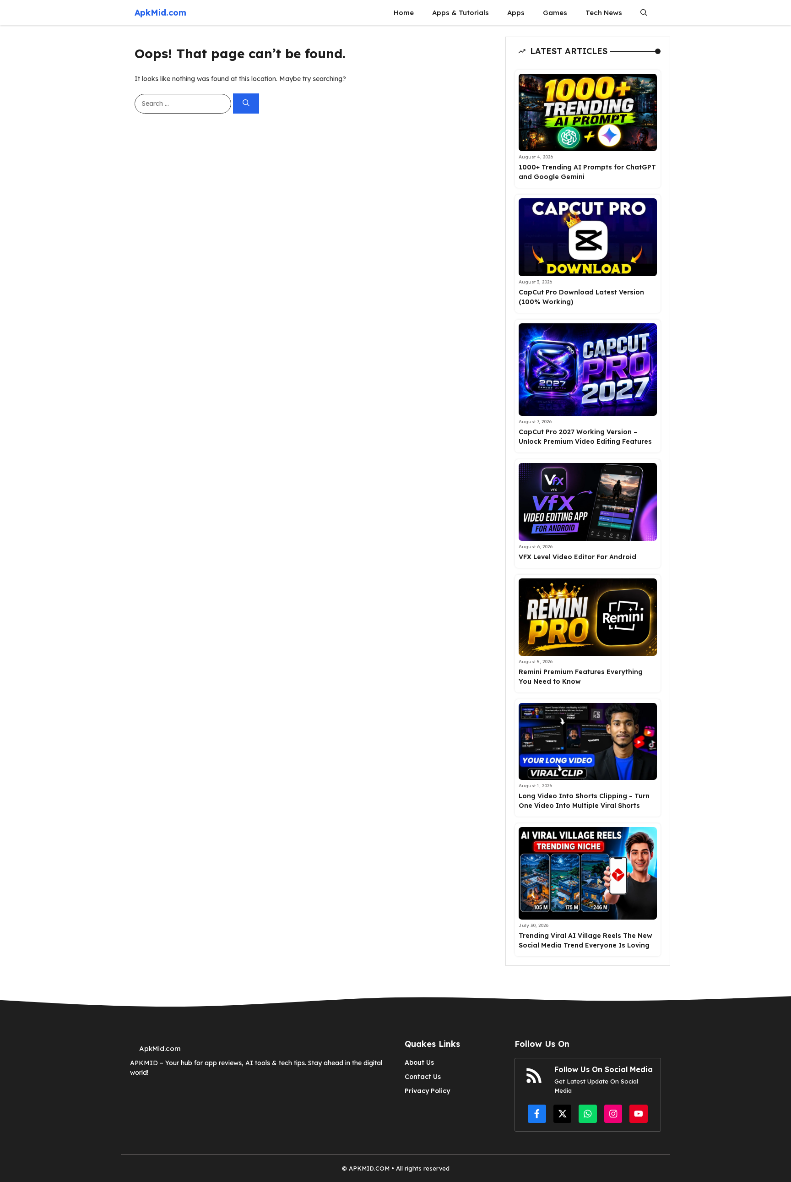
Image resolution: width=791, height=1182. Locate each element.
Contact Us (423, 1077)
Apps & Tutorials (460, 12)
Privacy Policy (427, 1091)
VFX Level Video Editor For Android (577, 557)
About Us (419, 1062)
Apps (516, 12)
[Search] (246, 103)
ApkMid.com (160, 12)
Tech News (603, 12)
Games (555, 12)
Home (404, 12)
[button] (643, 12)
